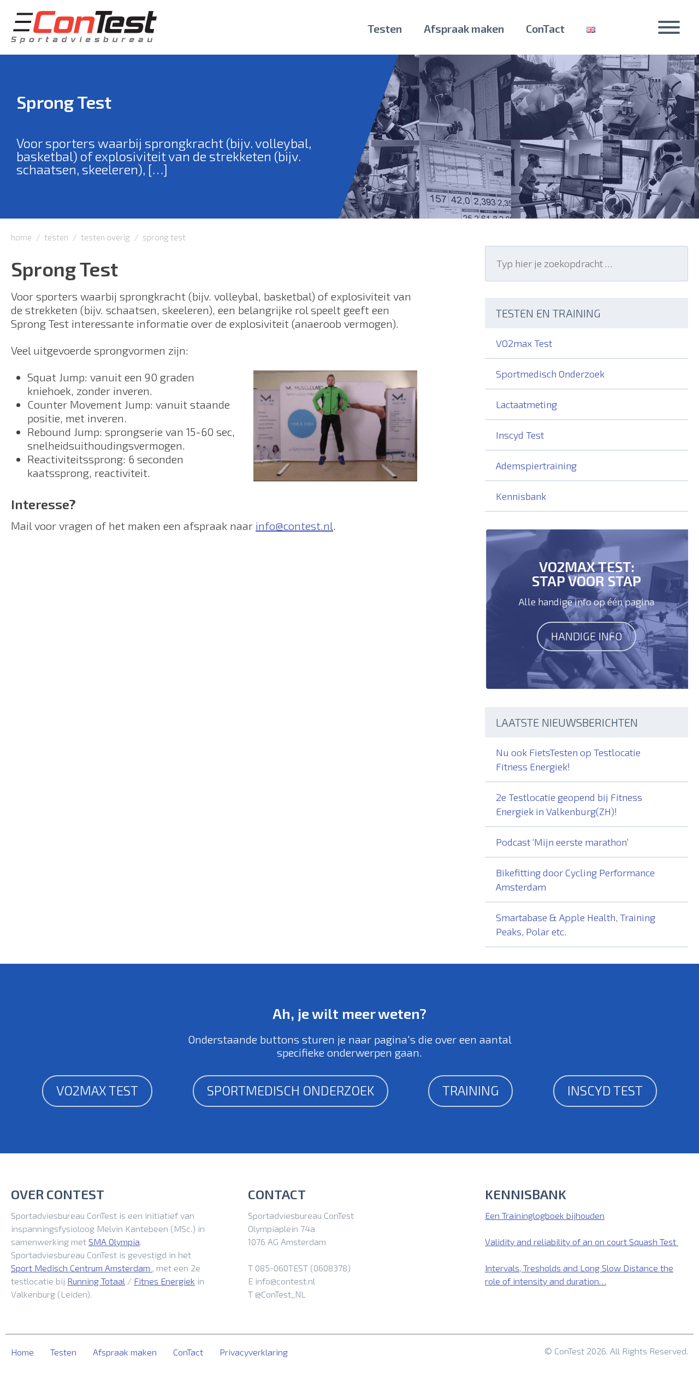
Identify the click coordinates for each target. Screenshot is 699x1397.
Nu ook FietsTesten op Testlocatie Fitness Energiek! (568, 759)
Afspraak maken (464, 28)
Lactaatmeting (526, 404)
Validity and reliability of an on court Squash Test (581, 1241)
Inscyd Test (520, 435)
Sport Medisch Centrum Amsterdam (81, 1268)
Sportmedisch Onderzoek (550, 374)
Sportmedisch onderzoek (290, 1090)
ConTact (545, 28)
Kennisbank (521, 496)
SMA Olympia (114, 1241)
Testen (385, 28)
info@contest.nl (294, 525)
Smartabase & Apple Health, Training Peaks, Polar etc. (575, 924)
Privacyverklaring (254, 1352)
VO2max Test (524, 343)
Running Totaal (96, 1281)
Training (470, 1090)
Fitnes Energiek (164, 1281)
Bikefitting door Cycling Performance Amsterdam (575, 880)
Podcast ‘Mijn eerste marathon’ (562, 842)
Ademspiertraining (536, 465)
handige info (586, 635)
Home (22, 1352)
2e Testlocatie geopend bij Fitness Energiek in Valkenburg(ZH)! (569, 804)
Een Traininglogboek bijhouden (545, 1215)
